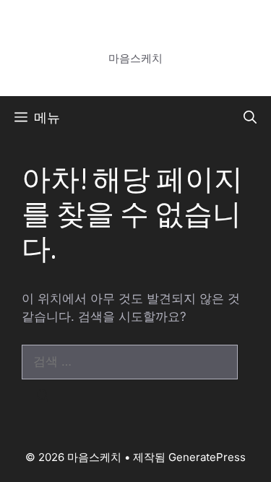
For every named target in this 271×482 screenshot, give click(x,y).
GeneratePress (207, 457)
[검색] (43, 396)
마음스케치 (135, 39)
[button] (250, 117)
